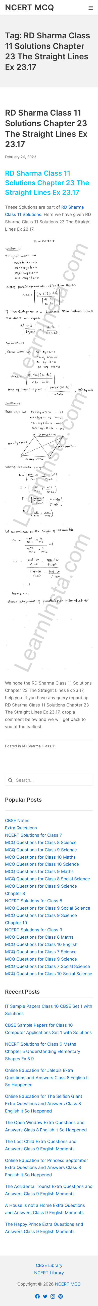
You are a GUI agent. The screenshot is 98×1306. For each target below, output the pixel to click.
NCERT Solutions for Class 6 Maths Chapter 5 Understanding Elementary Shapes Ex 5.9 (42, 1051)
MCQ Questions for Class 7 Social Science (47, 966)
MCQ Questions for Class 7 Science (41, 951)
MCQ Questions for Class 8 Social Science (47, 878)
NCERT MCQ (68, 1284)
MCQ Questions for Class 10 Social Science (48, 973)
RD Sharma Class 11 (39, 746)
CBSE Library (49, 1265)
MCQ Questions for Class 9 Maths (39, 871)
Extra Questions (21, 827)
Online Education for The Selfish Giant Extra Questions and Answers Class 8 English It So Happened (43, 1103)
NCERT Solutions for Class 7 (33, 835)
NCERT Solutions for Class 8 (33, 900)
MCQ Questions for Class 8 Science (41, 842)
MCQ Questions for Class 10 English (41, 944)
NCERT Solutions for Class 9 (33, 929)
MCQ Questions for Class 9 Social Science (47, 908)
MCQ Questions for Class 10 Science (42, 864)
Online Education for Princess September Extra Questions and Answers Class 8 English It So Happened (46, 1168)
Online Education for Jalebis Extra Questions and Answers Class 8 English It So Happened (47, 1077)
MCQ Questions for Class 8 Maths (39, 937)
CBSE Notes (17, 820)
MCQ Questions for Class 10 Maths (40, 857)
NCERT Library (49, 1272)
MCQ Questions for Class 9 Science (41, 849)
